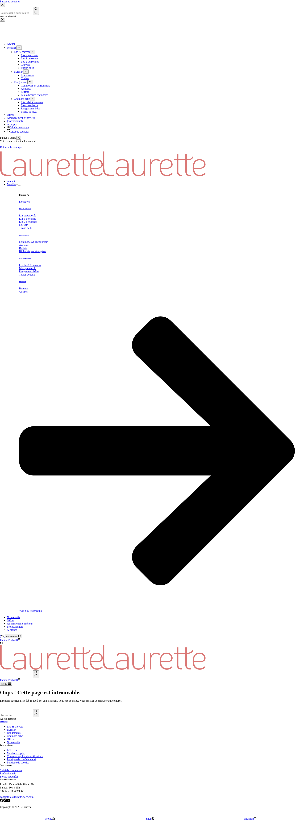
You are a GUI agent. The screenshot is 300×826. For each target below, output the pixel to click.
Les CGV (12, 750)
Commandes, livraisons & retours (25, 756)
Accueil (11, 181)
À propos (12, 629)
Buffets (23, 248)
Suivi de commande (11, 770)
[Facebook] (1, 801)
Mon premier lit (27, 268)
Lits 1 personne (27, 218)
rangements (24, 235)
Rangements (13, 732)
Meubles (11, 184)
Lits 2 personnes (28, 221)
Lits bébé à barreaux (30, 265)
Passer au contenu (10, 1)
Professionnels (15, 626)
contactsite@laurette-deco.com (17, 796)
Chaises (23, 291)
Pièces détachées (9, 776)
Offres (10, 620)
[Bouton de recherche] (36, 674)
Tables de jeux (27, 274)
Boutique (3, 721)
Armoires (24, 245)
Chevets (23, 224)
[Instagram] (5, 801)
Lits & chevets (25, 209)
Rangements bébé (29, 271)
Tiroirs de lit (25, 228)
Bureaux (22, 282)
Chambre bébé (25, 258)
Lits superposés (27, 215)
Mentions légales (16, 753)
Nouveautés (13, 617)
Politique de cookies (18, 762)
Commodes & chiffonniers (33, 241)
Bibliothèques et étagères (32, 251)
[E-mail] (8, 801)
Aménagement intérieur (20, 623)
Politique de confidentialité (21, 759)
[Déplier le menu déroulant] (19, 185)
